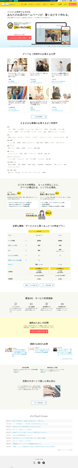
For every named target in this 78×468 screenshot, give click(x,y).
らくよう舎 (54, 109)
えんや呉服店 (11, 81)
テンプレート (31, 4)
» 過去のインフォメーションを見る (65, 449)
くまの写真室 (33, 81)
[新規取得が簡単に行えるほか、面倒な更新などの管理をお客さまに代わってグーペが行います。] (26, 245)
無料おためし (72, 4)
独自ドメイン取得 (12, 245)
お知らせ (52, 4)
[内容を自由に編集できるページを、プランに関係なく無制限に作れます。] (26, 240)
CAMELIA (32, 109)
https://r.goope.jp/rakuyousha (57, 110)
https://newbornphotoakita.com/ (36, 82)
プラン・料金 (24, 4)
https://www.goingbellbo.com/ (14, 110)
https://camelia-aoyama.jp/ (35, 110)
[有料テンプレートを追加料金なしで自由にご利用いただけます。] (26, 260)
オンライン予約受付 (13, 255)
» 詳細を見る (15, 372)
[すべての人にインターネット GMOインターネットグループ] (69, 1)
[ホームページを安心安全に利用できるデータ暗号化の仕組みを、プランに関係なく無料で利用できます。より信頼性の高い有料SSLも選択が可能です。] (26, 250)
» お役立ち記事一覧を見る (67, 359)
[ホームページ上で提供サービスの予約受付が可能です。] (26, 255)
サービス (38, 4)
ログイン (65, 4)
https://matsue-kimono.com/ (13, 82)
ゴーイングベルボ (12, 109)
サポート (45, 4)
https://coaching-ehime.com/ (57, 82)
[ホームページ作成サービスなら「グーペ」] (7, 4)
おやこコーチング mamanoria (58, 81)
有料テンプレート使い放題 (14, 260)
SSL (9, 250)
